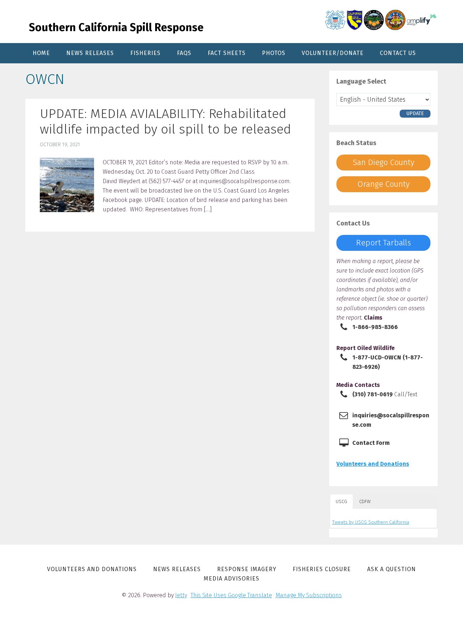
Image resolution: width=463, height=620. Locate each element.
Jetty (181, 595)
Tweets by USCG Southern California (370, 522)
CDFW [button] (365, 501)
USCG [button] (341, 501)
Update (415, 113)
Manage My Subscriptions (309, 595)
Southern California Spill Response (116, 27)
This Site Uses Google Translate (231, 595)
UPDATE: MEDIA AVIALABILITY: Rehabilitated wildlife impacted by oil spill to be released (165, 121)
